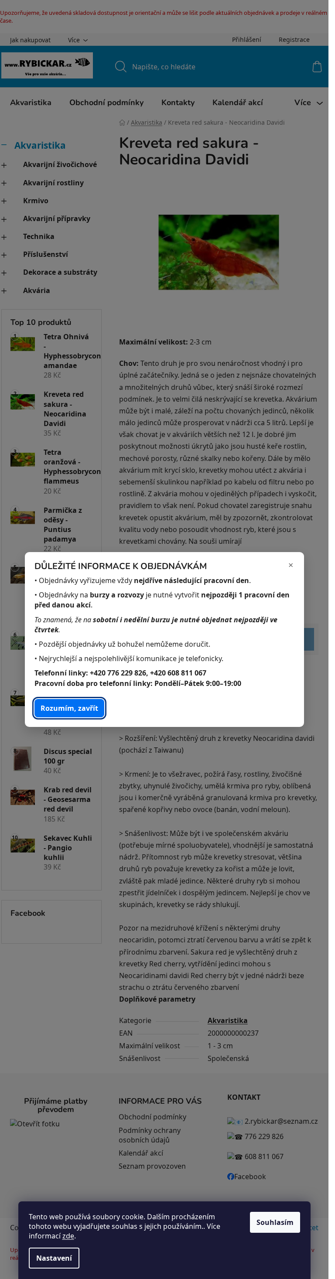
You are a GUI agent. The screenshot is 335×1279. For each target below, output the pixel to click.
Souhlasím (275, 1222)
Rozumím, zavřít (69, 708)
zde (68, 1236)
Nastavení (54, 1258)
